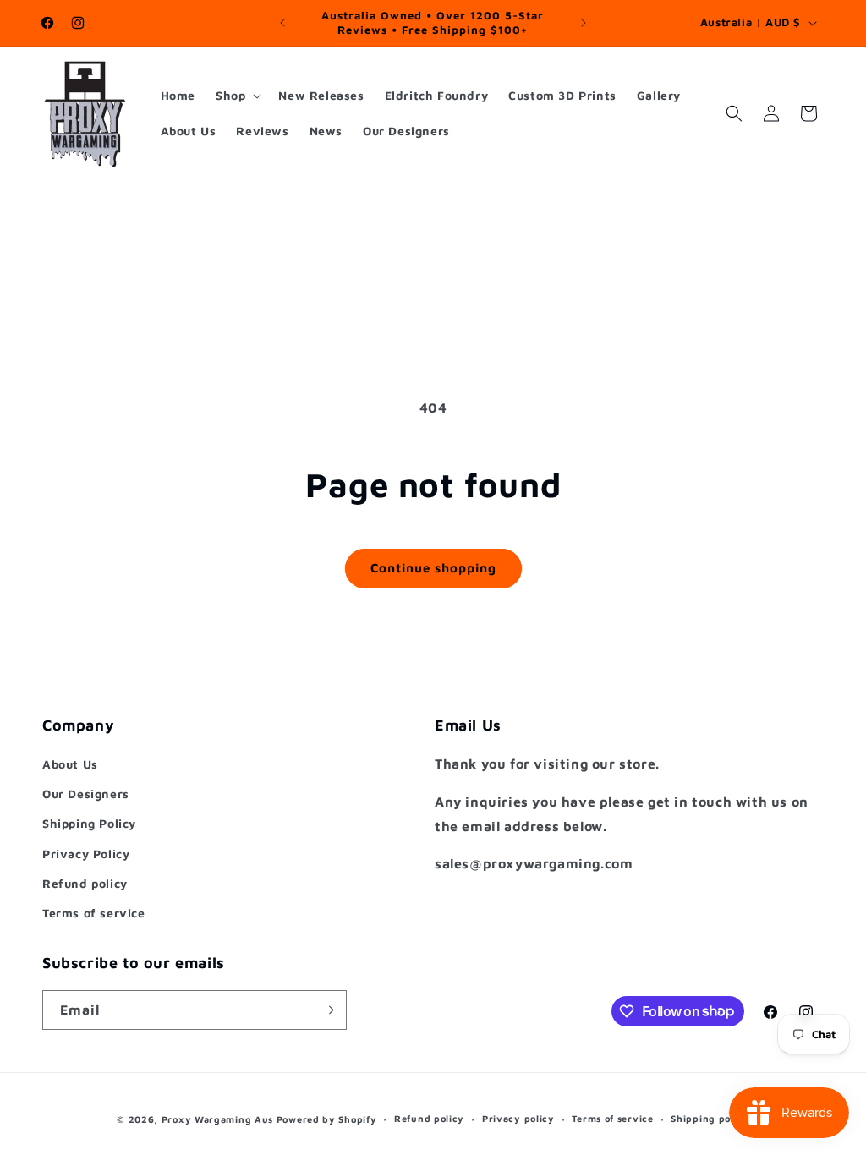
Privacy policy (518, 1118)
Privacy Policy (85, 853)
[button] (237, 95)
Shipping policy (710, 1118)
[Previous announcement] (282, 23)
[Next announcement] (583, 23)
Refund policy (85, 883)
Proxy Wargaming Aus (217, 1119)
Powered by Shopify (327, 1119)
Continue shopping (433, 568)
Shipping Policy (89, 823)
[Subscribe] (327, 1010)
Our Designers (85, 793)
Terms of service (93, 913)
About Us (70, 764)
